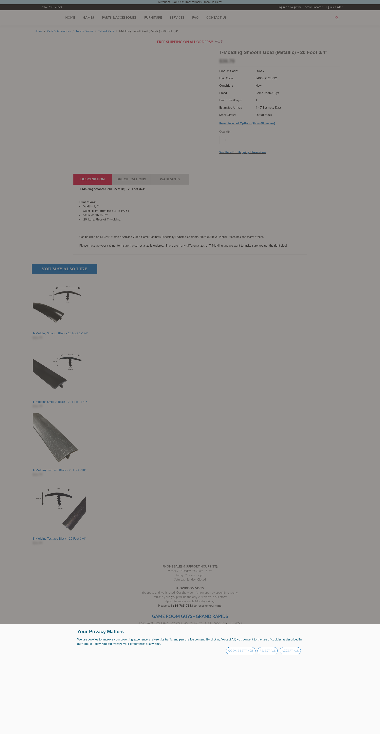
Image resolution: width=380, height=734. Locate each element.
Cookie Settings (241, 650)
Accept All (290, 650)
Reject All (268, 650)
